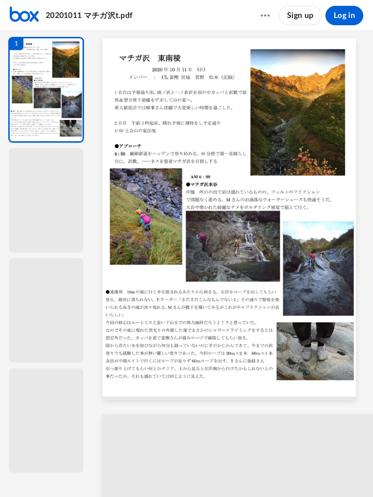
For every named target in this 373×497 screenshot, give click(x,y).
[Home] (24, 15)
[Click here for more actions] (265, 15)
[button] (46, 89)
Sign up (300, 15)
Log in (344, 15)
